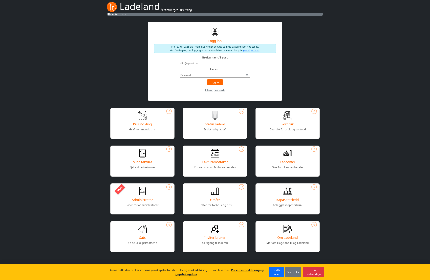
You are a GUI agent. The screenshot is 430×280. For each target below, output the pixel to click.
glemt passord (251, 50)
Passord (215, 69)
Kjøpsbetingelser (186, 274)
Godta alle (277, 272)
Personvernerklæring (245, 270)
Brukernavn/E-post (215, 57)
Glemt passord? (215, 90)
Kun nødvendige (313, 272)
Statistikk (293, 272)
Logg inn (215, 82)
